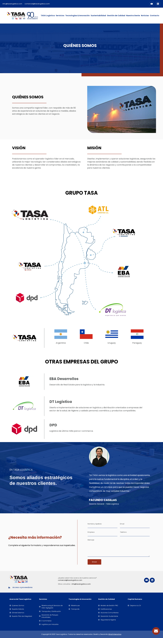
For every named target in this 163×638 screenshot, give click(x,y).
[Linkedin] (157, 3)
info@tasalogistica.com (81, 584)
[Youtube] (151, 3)
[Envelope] (156, 631)
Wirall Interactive (114, 634)
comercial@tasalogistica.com (70, 580)
